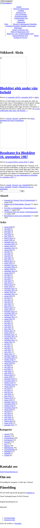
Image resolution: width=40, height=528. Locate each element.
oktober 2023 (8, 292)
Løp (20, 118)
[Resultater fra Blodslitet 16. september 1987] (13, 147)
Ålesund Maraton (21, 14)
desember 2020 (9, 356)
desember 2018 (9, 402)
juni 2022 (7, 323)
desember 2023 (9, 288)
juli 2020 (7, 365)
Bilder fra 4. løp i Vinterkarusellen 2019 (20, 34)
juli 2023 (7, 298)
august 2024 (8, 273)
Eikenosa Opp (21, 12)
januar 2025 (8, 263)
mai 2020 (7, 369)
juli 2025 (7, 252)
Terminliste (9, 26)
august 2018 (8, 410)
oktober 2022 (8, 315)
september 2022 (9, 317)
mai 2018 (7, 415)
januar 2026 (8, 240)
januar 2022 (8, 333)
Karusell (7, 442)
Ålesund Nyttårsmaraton (21, 24)
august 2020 (8, 363)
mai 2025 (7, 256)
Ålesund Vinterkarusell (21, 9)
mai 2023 (7, 302)
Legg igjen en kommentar (15, 120)
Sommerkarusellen (21, 16)
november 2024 (9, 267)
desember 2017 (9, 425)
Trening (6, 455)
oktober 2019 (8, 383)
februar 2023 (8, 308)
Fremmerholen (9, 438)
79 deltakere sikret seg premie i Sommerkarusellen (21, 212)
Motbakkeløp (8, 448)
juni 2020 (7, 367)
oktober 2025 (8, 246)
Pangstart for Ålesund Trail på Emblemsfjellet (19, 200)
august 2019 (8, 386)
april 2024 (7, 281)
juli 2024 (7, 275)
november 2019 (9, 381)
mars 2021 (7, 352)
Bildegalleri (18, 28)
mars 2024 (7, 283)
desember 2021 (9, 335)
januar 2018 (8, 423)
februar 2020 (8, 375)
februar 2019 (8, 398)
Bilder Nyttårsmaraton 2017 (20, 32)
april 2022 (7, 327)
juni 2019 (7, 390)
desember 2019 (9, 379)
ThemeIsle (17, 523)
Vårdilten (21, 11)
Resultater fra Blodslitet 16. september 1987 (17, 155)
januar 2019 (8, 400)
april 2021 (7, 350)
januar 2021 (8, 354)
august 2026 (8, 227)
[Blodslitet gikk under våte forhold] (13, 83)
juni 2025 (7, 254)
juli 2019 (7, 388)
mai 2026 (7, 233)
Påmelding (33, 24)
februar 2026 (8, 238)
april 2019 (7, 394)
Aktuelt (8, 118)
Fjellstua (21, 187)
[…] (20, 110)
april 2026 (7, 235)
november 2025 (9, 244)
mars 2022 (7, 329)
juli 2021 (7, 344)
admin (36, 97)
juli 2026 (7, 229)
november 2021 (9, 336)
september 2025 (9, 248)
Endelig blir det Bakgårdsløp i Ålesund (17, 204)
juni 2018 (7, 413)
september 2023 (9, 294)
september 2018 (9, 408)
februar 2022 (8, 331)
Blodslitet (21, 20)
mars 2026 (7, 236)
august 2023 (8, 296)
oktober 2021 (8, 338)
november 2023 (9, 290)
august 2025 (8, 250)
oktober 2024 (8, 269)
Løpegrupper (31, 26)
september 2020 (9, 361)
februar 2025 (8, 261)
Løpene (18, 7)
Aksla (32, 118)
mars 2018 (7, 419)
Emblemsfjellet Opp (21, 18)
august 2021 (8, 342)
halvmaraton (8, 440)
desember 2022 (9, 311)
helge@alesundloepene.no (9, 472)
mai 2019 (7, 392)
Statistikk (23, 26)
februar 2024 (8, 285)
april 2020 (7, 371)
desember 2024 (9, 265)
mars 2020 (7, 373)
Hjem (6, 24)
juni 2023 (7, 300)
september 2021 (9, 340)
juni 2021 (7, 346)
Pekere (36, 36)
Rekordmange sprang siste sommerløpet (17, 216)
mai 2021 (7, 348)
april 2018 (7, 417)
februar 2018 (8, 421)
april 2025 (7, 258)
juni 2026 (7, 231)
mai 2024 (7, 279)
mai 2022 (7, 325)
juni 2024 (7, 277)
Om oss (24, 37)
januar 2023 (8, 310)
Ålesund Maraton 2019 (20, 36)
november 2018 (9, 404)
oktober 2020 (8, 360)
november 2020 (9, 358)
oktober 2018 (8, 406)
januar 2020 (8, 377)
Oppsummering (9, 449)
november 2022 (9, 313)
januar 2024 (8, 286)
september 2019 (9, 385)
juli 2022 (7, 321)
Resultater (16, 26)
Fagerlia (14, 187)
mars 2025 (7, 260)
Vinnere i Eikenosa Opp (20, 30)
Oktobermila (21, 22)
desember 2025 (9, 242)
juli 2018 (7, 411)
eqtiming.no (30, 493)
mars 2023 (7, 306)
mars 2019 (7, 396)
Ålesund (15, 118)
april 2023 (7, 304)
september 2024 (9, 271)
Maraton (7, 446)
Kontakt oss (18, 37)
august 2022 (8, 319)
